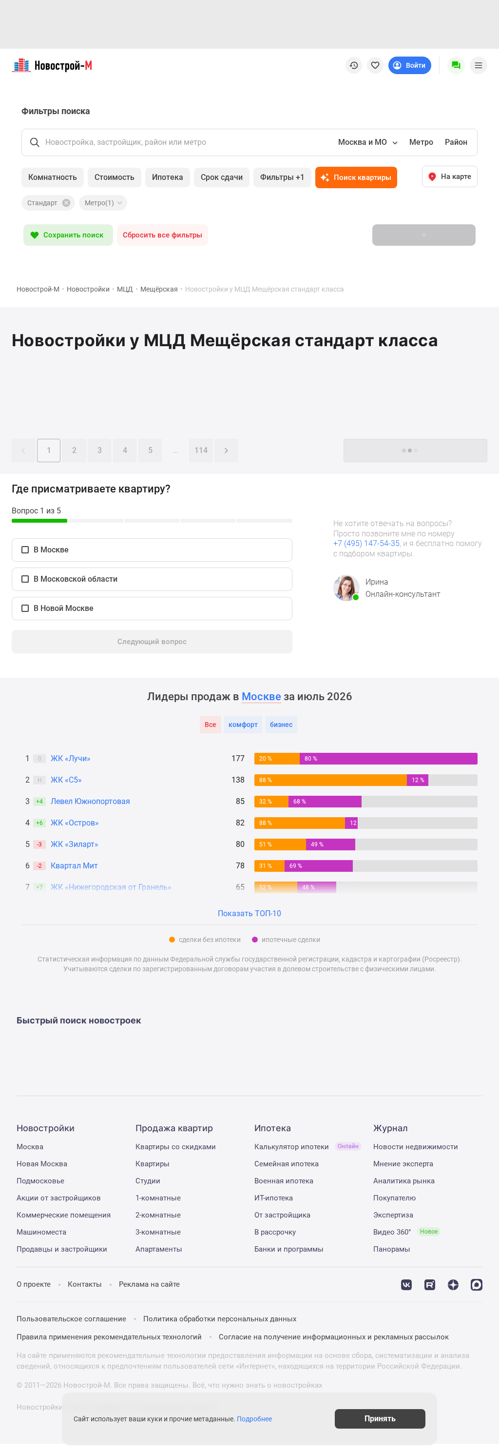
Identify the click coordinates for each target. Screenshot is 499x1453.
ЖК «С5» (66, 780)
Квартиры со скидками (175, 1146)
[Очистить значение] (65, 203)
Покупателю (394, 1198)
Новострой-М (38, 289)
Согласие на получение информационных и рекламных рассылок (334, 1337)
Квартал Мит (74, 865)
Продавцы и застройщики (62, 1249)
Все (210, 724)
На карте (456, 176)
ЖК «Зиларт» (74, 844)
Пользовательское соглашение (71, 1319)
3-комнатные (158, 1232)
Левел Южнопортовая (90, 801)
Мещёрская (159, 289)
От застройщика (282, 1215)
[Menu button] (456, 65)
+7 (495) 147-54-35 (366, 543)
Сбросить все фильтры (162, 235)
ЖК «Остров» (75, 822)
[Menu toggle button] (478, 65)
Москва (30, 1146)
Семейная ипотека (286, 1163)
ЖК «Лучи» (71, 758)
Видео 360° (405, 1232)
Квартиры (152, 1163)
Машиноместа (41, 1232)
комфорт (243, 724)
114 (201, 450)
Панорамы (391, 1249)
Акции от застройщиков (59, 1198)
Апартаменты (158, 1249)
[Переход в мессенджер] (476, 1283)
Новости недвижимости (415, 1146)
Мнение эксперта (403, 1163)
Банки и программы (289, 1249)
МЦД (125, 289)
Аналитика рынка (404, 1181)
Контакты (85, 1284)
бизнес (281, 724)
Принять (380, 1418)
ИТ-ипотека (273, 1198)
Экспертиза (393, 1215)
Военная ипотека (283, 1181)
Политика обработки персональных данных (219, 1319)
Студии (147, 1181)
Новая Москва (42, 1163)
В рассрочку (275, 1232)
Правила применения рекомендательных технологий (109, 1337)
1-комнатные (158, 1198)
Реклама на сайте (149, 1284)
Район (456, 142)
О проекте (34, 1284)
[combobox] (366, 142)
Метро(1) (99, 203)
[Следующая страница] (226, 450)
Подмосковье (40, 1181)
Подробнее (254, 1419)
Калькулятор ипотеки (306, 1146)
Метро (421, 142)
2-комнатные (158, 1215)
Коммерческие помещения (64, 1215)
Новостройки (88, 289)
